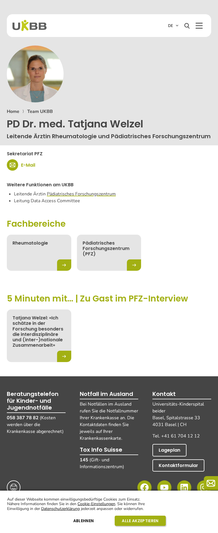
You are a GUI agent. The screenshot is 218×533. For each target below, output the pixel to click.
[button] (199, 26)
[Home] (29, 25)
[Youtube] (164, 487)
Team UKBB (40, 111)
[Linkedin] (184, 487)
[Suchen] (187, 26)
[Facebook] (144, 487)
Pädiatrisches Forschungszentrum (81, 194)
